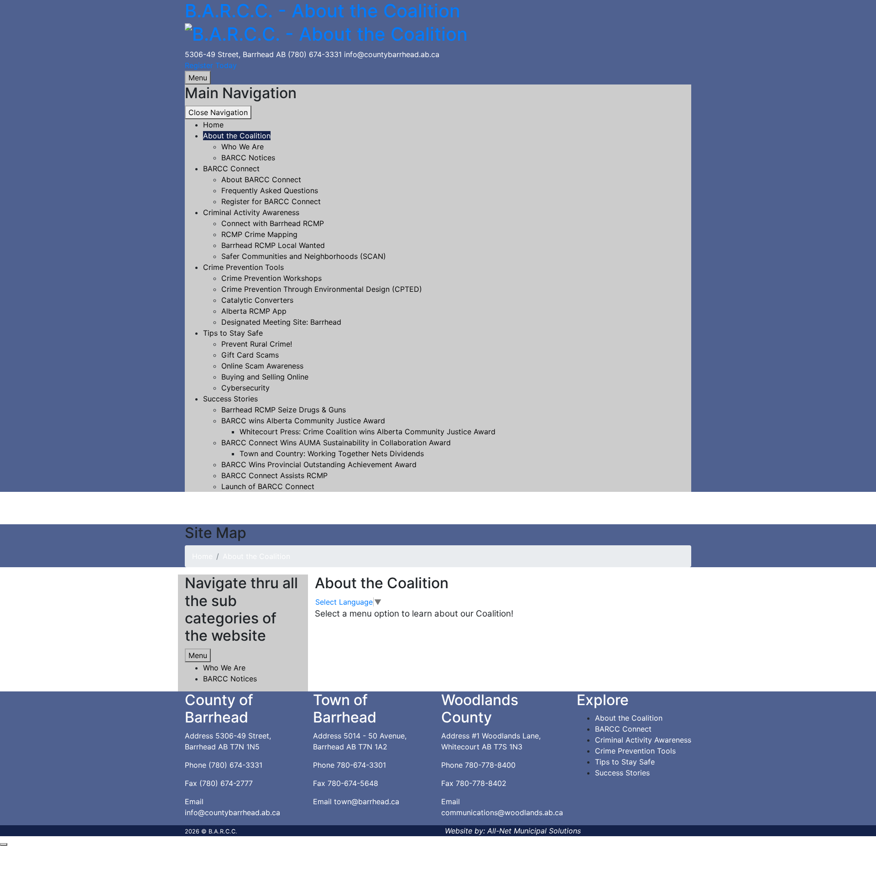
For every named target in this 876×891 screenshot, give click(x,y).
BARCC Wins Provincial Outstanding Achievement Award (319, 464)
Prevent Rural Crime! (256, 343)
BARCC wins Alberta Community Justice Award (303, 420)
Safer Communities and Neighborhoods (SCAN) (303, 256)
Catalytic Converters (257, 300)
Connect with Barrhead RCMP (272, 223)
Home (202, 556)
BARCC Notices (248, 157)
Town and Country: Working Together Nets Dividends (332, 453)
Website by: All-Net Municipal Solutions (513, 830)
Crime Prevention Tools (243, 267)
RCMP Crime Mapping (259, 234)
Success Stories (230, 398)
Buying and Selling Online (264, 376)
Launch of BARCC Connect (267, 486)
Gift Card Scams (250, 354)
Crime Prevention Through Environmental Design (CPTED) (321, 289)
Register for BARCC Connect (271, 201)
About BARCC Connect (261, 179)
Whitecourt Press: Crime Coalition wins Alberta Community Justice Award (367, 431)
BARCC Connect (231, 168)
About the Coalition (237, 135)
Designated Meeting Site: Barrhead (281, 322)
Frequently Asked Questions (269, 190)
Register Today (211, 65)
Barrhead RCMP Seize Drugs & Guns (283, 409)
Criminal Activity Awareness (251, 212)
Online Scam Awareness (262, 365)
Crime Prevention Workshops (271, 278)
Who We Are (242, 146)
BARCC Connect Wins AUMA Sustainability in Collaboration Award (336, 442)
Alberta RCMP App (254, 311)
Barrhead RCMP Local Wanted (273, 245)
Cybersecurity (245, 387)
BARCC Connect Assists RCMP (274, 475)
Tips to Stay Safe (233, 332)
